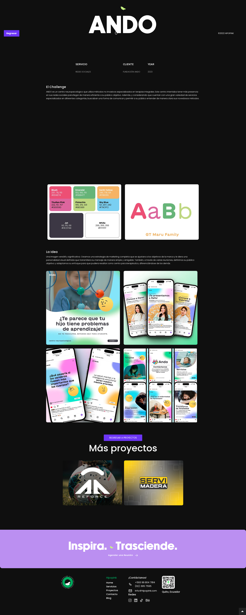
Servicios (111, 586)
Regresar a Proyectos (123, 437)
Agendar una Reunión (120, 555)
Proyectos (112, 590)
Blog (108, 598)
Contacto (111, 594)
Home (109, 582)
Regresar (11, 33)
